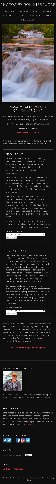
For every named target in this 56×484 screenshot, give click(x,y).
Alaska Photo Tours (41, 15)
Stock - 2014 (35, 133)
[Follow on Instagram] (23, 441)
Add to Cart (11, 237)
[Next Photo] (55, 64)
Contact (21, 15)
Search (47, 11)
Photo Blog (28, 19)
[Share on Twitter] (9, 441)
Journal (7, 15)
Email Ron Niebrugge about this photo (28, 347)
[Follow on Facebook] (18, 441)
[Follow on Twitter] (28, 441)
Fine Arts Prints (28, 424)
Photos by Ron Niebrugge (28, 4)
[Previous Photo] (1, 64)
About (35, 11)
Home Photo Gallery (16, 11)
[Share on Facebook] (5, 441)
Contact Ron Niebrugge (13, 469)
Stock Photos (22, 133)
